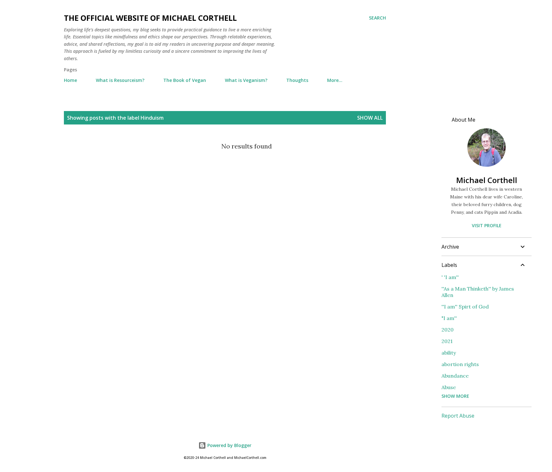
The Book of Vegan (184, 80)
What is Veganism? (246, 80)
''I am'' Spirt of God (465, 306)
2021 (447, 341)
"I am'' (449, 318)
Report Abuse (457, 415)
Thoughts (297, 80)
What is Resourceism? (120, 80)
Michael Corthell (486, 180)
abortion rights (460, 364)
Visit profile (487, 225)
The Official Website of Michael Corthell (150, 17)
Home (70, 80)
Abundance (455, 375)
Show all (370, 117)
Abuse (448, 387)
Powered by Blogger (228, 445)
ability (448, 352)
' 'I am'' (450, 277)
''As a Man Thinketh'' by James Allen (477, 291)
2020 (447, 329)
